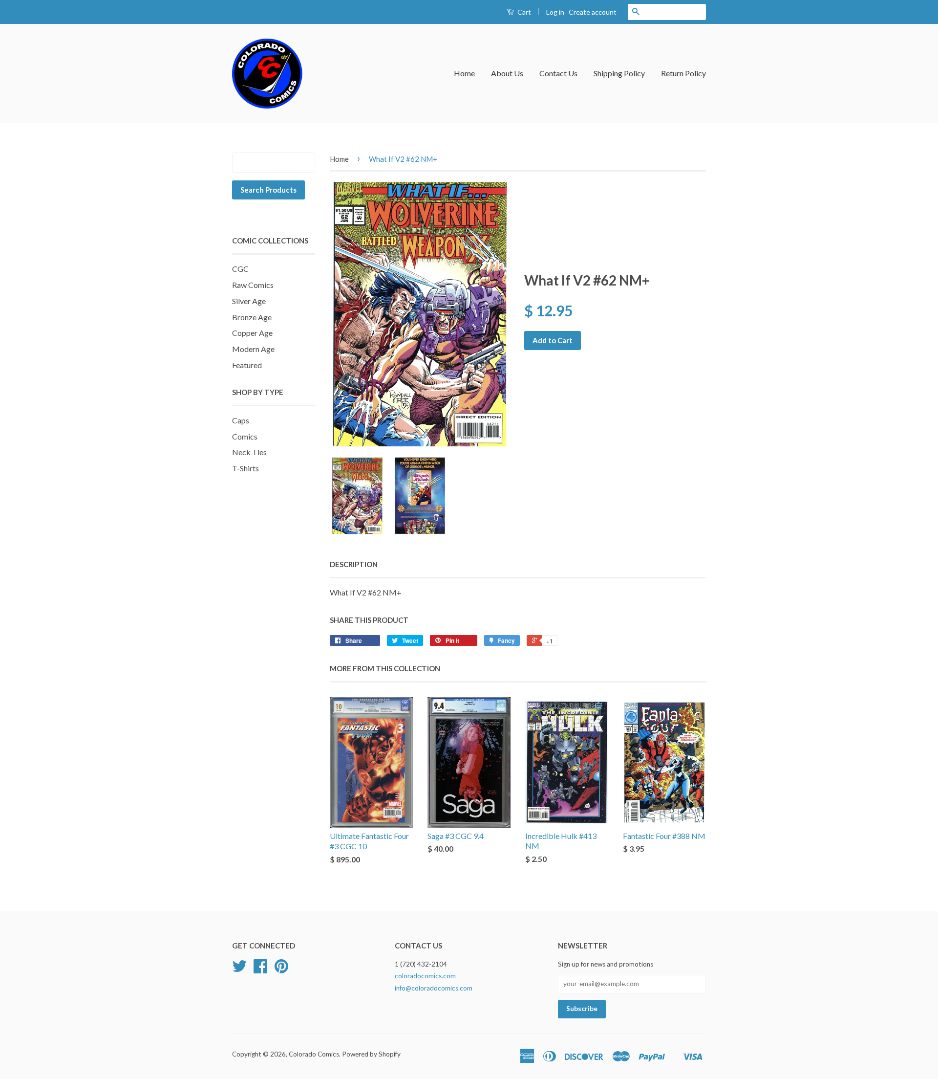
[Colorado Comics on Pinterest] (281, 969)
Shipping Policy (619, 73)
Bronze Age (252, 317)
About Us (507, 73)
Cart (523, 12)
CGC (240, 268)
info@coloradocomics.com (433, 988)
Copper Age (252, 332)
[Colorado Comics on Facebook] (260, 969)
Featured (247, 365)
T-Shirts (245, 468)
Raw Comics (253, 284)
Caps (240, 420)
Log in (555, 12)
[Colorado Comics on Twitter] (239, 969)
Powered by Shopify (371, 1054)
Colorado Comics (314, 1054)
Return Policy (683, 73)
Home (464, 73)
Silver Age (249, 301)
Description (354, 564)
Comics (244, 436)
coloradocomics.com (425, 976)
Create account (593, 12)
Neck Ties (249, 452)
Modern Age (253, 348)
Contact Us (558, 73)
